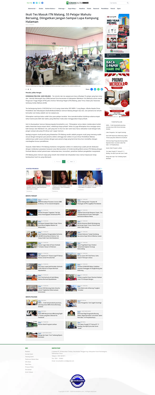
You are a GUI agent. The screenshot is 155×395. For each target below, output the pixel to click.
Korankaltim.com (78, 391)
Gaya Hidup (72, 8)
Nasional (96, 8)
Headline (82, 8)
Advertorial (31, 8)
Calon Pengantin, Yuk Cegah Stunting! (116, 132)
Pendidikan (104, 8)
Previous (58, 161)
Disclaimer (28, 369)
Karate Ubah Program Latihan (114, 148)
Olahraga (61, 8)
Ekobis (41, 8)
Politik (89, 8)
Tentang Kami (29, 357)
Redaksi (27, 351)
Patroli (113, 8)
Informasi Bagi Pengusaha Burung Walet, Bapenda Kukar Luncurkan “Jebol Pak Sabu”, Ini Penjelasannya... (117, 142)
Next (71, 161)
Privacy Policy (29, 367)
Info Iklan (28, 362)
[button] (119, 3)
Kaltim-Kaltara (50, 8)
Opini (119, 8)
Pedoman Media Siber (32, 359)
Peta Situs (28, 364)
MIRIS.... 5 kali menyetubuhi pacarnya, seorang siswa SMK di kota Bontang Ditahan (116, 127)
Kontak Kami (29, 354)
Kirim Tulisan (29, 372)
